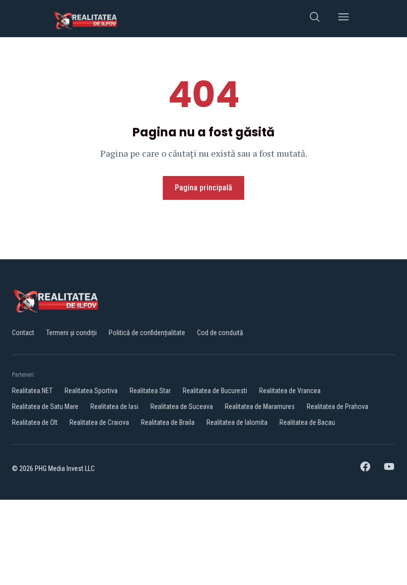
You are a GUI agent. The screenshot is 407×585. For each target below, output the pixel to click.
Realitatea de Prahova (337, 406)
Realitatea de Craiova (99, 422)
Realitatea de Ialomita (237, 422)
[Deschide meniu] (343, 18)
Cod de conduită (220, 333)
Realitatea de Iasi (114, 406)
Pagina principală (203, 187)
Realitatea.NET (32, 391)
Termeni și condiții (71, 333)
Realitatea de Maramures (260, 406)
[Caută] (315, 18)
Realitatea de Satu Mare (45, 406)
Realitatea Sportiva (91, 391)
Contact (23, 333)
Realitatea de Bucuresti (215, 391)
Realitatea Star (150, 391)
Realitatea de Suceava (181, 406)
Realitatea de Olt (35, 422)
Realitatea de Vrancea (290, 391)
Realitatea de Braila (168, 422)
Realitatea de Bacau (307, 422)
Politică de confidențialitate (147, 333)
